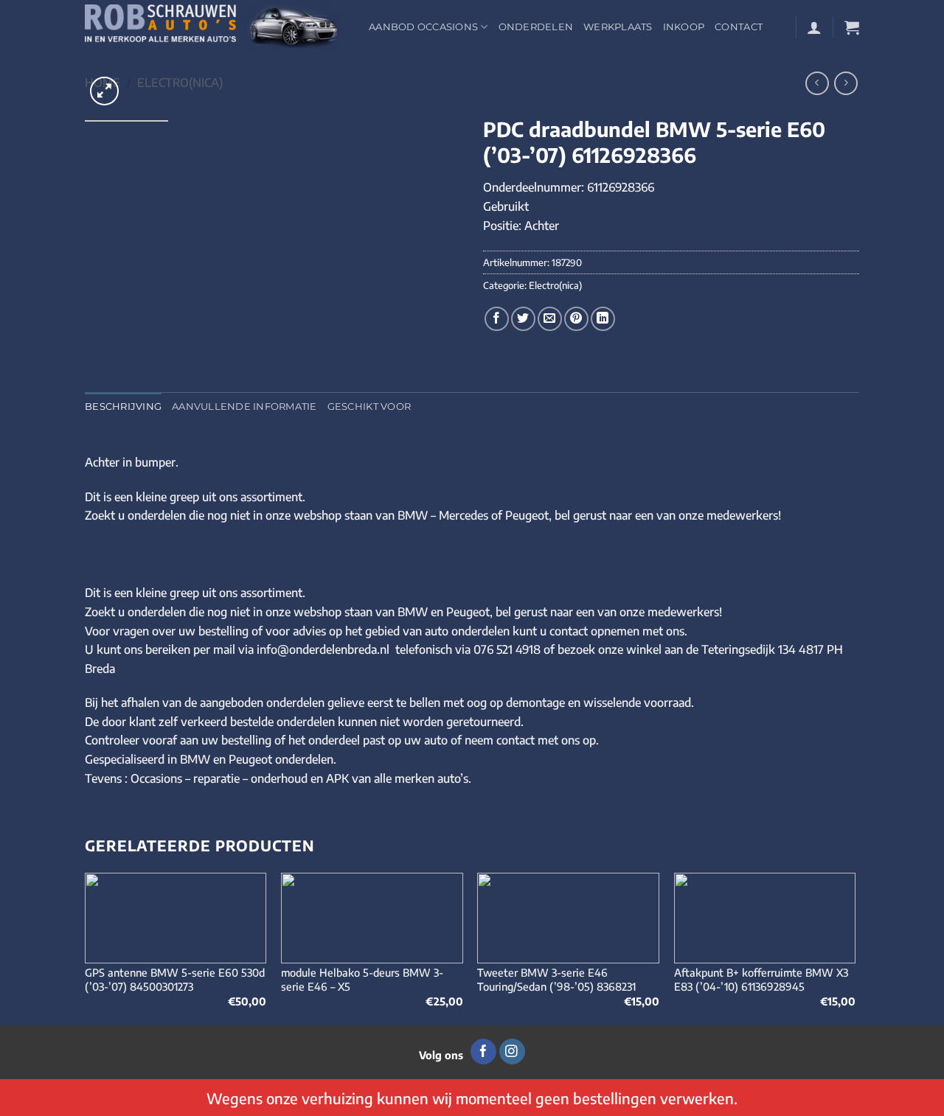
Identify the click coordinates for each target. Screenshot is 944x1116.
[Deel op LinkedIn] (603, 319)
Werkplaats (618, 26)
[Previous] (85, 947)
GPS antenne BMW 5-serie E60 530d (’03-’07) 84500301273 (175, 979)
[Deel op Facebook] (497, 319)
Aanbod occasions (423, 26)
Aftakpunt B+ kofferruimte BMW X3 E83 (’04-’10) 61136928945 (761, 979)
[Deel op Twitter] (523, 319)
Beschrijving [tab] (123, 406)
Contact (739, 26)
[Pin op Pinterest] (576, 319)
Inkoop (684, 26)
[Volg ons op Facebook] (483, 1052)
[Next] (855, 947)
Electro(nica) (180, 82)
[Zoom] (104, 91)
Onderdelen (536, 26)
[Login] (814, 27)
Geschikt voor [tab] (369, 406)
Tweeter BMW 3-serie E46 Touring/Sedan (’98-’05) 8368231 (556, 979)
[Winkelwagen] (851, 27)
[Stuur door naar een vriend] (550, 319)
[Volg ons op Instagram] (512, 1052)
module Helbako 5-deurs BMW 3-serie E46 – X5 (362, 979)
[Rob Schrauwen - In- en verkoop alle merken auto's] (216, 27)
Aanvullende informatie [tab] (244, 406)
